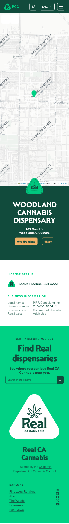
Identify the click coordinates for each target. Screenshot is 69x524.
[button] (5, 19)
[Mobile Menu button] (61, 6)
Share (48, 241)
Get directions (26, 241)
